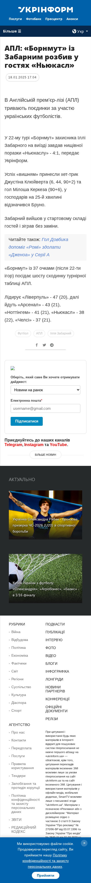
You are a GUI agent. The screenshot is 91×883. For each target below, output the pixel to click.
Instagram (33, 445)
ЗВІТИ (16, 820)
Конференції (58, 699)
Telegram (13, 445)
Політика (18, 648)
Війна (15, 632)
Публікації (55, 632)
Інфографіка (57, 671)
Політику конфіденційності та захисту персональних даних (45, 861)
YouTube (58, 445)
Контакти (18, 740)
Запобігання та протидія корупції (25, 786)
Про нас (18, 732)
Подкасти (55, 624)
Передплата (21, 748)
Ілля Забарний (60, 333)
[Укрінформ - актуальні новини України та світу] (45, 9)
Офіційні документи (56, 709)
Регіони (17, 679)
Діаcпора (18, 703)
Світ (14, 671)
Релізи (52, 719)
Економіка (19, 655)
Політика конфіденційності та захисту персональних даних (25, 803)
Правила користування (22, 766)
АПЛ (39, 333)
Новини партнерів (55, 689)
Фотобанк (33, 19)
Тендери (18, 776)
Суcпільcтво (21, 687)
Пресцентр (53, 19)
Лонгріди (54, 679)
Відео (51, 656)
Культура (18, 695)
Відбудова (19, 640)
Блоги (51, 663)
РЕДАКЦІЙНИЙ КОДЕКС (23, 829)
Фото (51, 648)
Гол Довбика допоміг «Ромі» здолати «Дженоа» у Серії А (38, 247)
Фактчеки (19, 663)
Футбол (23, 333)
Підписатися (26, 421)
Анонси (72, 19)
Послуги (15, 19)
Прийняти (45, 875)
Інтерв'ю (54, 640)
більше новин (45, 454)
